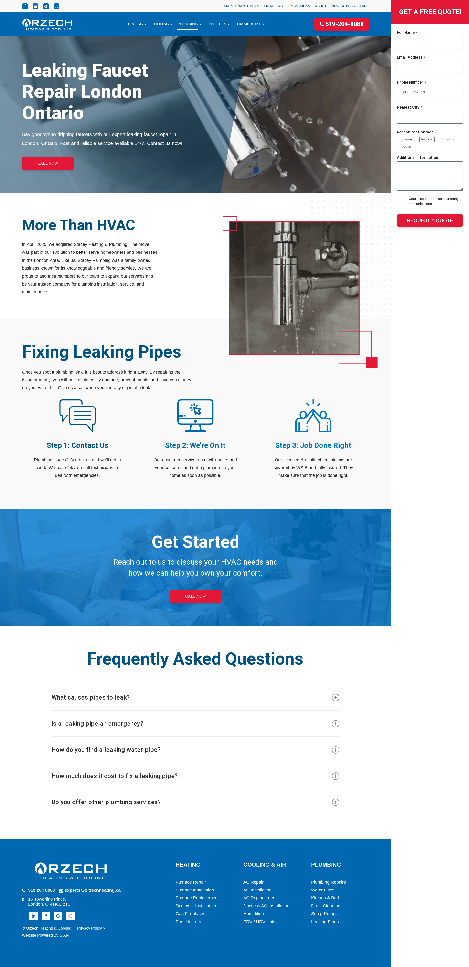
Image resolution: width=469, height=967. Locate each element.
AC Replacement (260, 897)
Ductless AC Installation (266, 905)
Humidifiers (254, 913)
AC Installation (257, 890)
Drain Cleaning (325, 905)
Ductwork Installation (196, 905)
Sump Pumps (324, 913)
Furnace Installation (195, 890)
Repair (407, 139)
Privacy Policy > (91, 928)
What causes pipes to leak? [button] (91, 697)
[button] (48, 163)
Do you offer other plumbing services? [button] (106, 802)
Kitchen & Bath (325, 897)
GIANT (65, 935)
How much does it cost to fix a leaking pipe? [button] (115, 776)
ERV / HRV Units (260, 921)
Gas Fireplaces (190, 913)
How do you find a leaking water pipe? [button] (106, 749)
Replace (426, 139)
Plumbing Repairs (328, 882)
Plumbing (447, 139)
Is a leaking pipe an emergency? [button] (97, 723)
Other (407, 146)
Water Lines (322, 890)
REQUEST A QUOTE (430, 220)
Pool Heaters (188, 921)
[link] (136, 24)
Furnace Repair (191, 882)
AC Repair (253, 882)
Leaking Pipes (325, 921)
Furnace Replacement (197, 897)
